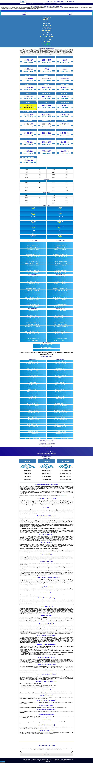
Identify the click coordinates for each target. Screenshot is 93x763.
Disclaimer (33, 759)
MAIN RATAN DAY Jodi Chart (32, 391)
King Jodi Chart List (35, 760)
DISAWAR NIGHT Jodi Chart (32, 410)
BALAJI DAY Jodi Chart (32, 377)
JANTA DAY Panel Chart (60, 398)
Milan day (45, 759)
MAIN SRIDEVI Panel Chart (60, 375)
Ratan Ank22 (55, 760)
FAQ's (21, 759)
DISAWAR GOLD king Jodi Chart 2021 (60, 326)
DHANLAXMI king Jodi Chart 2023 (32, 304)
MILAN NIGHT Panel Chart (60, 417)
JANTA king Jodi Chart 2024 (60, 247)
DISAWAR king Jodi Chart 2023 (32, 279)
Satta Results (47, 761)
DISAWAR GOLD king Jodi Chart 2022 (60, 292)
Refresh (46, 18)
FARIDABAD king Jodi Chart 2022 (60, 290)
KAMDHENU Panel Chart (60, 384)
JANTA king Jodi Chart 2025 (32, 247)
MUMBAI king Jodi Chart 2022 (60, 306)
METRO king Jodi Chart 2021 (60, 317)
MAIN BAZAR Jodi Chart (33, 433)
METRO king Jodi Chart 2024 (60, 249)
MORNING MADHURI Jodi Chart (32, 363)
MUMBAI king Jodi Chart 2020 (33, 340)
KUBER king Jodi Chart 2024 (60, 265)
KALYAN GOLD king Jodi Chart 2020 (33, 322)
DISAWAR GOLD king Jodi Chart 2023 (32, 292)
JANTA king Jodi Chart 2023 (32, 281)
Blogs (55, 1)
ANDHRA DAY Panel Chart (60, 361)
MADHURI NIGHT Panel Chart (60, 436)
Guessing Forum (60, 1)
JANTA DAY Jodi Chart (32, 398)
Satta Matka (64, 495)
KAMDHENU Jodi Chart (32, 384)
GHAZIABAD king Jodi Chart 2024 (60, 261)
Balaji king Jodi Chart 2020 (32, 310)
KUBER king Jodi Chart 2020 (33, 333)
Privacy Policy (71, 1)
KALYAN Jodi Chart (33, 396)
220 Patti (60, 760)
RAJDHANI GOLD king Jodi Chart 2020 (32, 331)
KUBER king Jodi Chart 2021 (60, 333)
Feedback (38, 759)
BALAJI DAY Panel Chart (60, 377)
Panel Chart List (28, 760)
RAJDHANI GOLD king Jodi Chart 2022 (60, 297)
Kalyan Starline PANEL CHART (46, 344)
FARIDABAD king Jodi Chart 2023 (32, 290)
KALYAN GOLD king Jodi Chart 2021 (60, 322)
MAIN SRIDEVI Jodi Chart (33, 375)
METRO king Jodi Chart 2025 (33, 249)
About (51, 1)
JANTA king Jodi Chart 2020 (32, 315)
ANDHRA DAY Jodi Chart (33, 361)
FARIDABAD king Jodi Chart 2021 (60, 324)
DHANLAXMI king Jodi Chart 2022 (60, 304)
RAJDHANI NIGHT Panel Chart (60, 426)
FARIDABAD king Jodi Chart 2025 (32, 256)
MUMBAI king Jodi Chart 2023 (33, 306)
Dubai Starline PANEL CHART (46, 349)
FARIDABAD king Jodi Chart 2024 (60, 256)
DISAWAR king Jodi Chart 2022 (60, 279)
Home (48, 1)
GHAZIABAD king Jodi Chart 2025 (32, 261)
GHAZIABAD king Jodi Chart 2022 (60, 295)
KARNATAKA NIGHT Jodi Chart (33, 405)
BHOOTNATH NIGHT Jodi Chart (32, 403)
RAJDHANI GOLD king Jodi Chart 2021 (60, 331)
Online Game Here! (46, 453)
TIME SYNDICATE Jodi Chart (32, 370)
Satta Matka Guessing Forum (46, 451)
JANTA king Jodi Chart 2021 (60, 315)
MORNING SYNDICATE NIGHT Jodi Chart (33, 438)
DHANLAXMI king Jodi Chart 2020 (32, 338)
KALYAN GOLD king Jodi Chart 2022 (60, 288)
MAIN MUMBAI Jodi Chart (33, 431)
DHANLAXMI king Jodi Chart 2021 (60, 338)
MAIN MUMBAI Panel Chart (60, 431)
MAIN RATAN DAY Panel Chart (60, 391)
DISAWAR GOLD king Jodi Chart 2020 (32, 326)
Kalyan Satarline (57, 759)
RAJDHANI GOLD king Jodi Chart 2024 (60, 263)
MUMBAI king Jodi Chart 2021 (60, 340)
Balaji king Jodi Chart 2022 (60, 276)
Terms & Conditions (26, 759)
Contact (66, 1)
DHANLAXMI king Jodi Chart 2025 (32, 270)
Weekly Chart (50, 760)
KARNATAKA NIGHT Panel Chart (60, 405)
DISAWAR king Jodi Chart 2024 (60, 245)
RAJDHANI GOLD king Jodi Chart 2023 (32, 297)
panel (35, 61)
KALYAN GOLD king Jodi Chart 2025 (33, 254)
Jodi (21, 80)
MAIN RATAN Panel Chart (60, 429)
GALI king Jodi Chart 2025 (32, 268)
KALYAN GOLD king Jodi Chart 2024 (60, 254)
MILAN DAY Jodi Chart (32, 389)
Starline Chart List (43, 760)
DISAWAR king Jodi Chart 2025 (32, 245)
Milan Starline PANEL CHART (46, 347)
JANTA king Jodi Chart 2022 (60, 281)
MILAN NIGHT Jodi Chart (33, 417)
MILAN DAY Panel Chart (60, 389)
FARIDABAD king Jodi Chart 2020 (32, 324)
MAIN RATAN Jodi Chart (33, 429)
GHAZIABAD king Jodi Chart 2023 (32, 295)
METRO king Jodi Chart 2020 (33, 317)
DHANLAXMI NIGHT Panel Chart (60, 419)
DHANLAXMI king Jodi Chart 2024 (60, 270)
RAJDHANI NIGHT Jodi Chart (32, 426)
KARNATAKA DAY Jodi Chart (32, 368)
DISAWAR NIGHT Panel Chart (60, 410)
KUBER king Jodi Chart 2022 (60, 299)
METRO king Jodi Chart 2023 (33, 283)
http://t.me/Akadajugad (46, 356)
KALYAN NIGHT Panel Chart (60, 424)
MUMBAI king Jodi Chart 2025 (33, 272)
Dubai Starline (64, 759)
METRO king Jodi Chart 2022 (60, 283)
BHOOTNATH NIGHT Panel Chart (60, 403)
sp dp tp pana (65, 760)
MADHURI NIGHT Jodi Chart (32, 436)
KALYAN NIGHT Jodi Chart (32, 424)
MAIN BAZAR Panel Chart (60, 433)
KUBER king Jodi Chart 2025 (33, 265)
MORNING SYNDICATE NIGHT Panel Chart (60, 438)
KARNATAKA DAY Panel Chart (60, 368)
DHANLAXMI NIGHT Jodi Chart (33, 419)
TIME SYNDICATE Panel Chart (60, 370)
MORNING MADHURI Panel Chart (60, 363)
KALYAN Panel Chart (60, 396)
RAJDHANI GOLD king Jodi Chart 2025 (32, 263)
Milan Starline (50, 759)
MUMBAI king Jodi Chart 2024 (60, 272)
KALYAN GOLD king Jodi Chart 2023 (33, 288)
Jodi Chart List (70, 759)
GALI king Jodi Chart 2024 (60, 268)
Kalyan (41, 759)
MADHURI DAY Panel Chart (60, 382)
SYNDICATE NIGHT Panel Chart (60, 412)
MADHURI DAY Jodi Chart (33, 382)
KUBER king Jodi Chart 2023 (33, 299)
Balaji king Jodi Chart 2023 (32, 276)
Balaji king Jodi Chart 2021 (60, 310)
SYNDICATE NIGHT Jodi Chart (33, 412)
